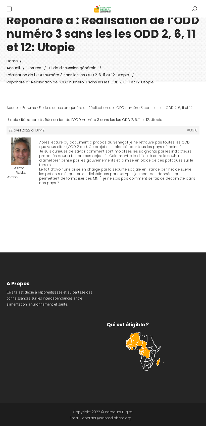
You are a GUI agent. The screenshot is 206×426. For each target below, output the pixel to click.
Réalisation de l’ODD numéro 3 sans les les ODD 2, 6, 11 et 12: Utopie (68, 75)
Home (12, 60)
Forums (34, 67)
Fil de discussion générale (72, 67)
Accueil (13, 67)
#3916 (192, 130)
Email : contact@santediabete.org (100, 417)
